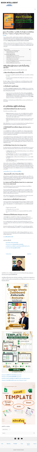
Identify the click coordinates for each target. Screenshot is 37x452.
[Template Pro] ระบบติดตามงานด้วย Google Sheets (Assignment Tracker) (14, 380)
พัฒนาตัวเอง (9, 443)
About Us (34, 443)
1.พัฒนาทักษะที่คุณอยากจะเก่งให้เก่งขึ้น (12, 51)
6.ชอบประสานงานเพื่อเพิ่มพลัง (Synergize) (12, 61)
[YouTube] (22, 438)
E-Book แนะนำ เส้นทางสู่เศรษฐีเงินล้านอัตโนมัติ (13, 247)
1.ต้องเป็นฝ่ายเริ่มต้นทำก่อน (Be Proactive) (12, 55)
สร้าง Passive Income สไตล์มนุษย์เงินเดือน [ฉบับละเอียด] (14, 244)
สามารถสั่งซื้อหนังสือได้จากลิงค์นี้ (8, 236)
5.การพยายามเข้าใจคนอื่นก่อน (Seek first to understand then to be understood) (18, 60)
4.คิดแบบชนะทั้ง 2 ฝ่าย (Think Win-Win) (12, 59)
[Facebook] (15, 438)
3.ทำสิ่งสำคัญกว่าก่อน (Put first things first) (12, 57)
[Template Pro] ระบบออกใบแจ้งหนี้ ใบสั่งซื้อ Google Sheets (11, 376)
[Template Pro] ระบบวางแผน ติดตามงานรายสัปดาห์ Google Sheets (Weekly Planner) (16, 378)
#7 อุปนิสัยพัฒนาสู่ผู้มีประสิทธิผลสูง (9, 54)
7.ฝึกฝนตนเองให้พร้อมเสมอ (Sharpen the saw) (13, 62)
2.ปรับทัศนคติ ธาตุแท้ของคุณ (10, 52)
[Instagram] (18, 438)
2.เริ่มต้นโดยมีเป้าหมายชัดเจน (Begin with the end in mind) (15, 56)
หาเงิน (2, 443)
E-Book (22, 443)
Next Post (29, 253)
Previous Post (8, 253)
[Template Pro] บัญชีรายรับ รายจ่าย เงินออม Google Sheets (11, 374)
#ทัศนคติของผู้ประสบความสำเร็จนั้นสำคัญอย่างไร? (12, 50)
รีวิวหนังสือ (4, 35)
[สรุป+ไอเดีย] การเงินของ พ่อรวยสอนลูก (12, 242)
